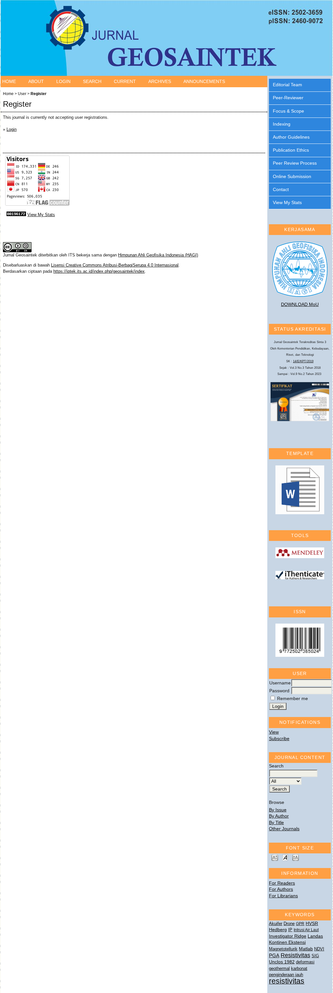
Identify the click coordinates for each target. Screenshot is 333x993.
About (36, 81)
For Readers (282, 883)
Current (125, 81)
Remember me (292, 698)
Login (63, 81)
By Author (279, 816)
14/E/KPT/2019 (303, 361)
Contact (281, 189)
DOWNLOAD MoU (300, 304)
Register (39, 93)
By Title (276, 822)
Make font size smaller (275, 857)
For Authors (281, 889)
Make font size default (285, 857)
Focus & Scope (288, 111)
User (22, 93)
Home (9, 81)
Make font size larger (295, 857)
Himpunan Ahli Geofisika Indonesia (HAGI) (158, 255)
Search (92, 81)
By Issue (277, 809)
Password (279, 690)
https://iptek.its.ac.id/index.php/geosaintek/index (99, 271)
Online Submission (292, 176)
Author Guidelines (291, 137)
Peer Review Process (295, 163)
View (274, 732)
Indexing (281, 124)
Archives (159, 81)
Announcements (204, 81)
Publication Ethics (291, 150)
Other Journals (284, 828)
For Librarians (283, 895)
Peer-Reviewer (288, 97)
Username (280, 682)
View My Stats (287, 202)
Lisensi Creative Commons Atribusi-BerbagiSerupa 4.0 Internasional (115, 265)
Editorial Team (287, 84)
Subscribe (279, 738)
